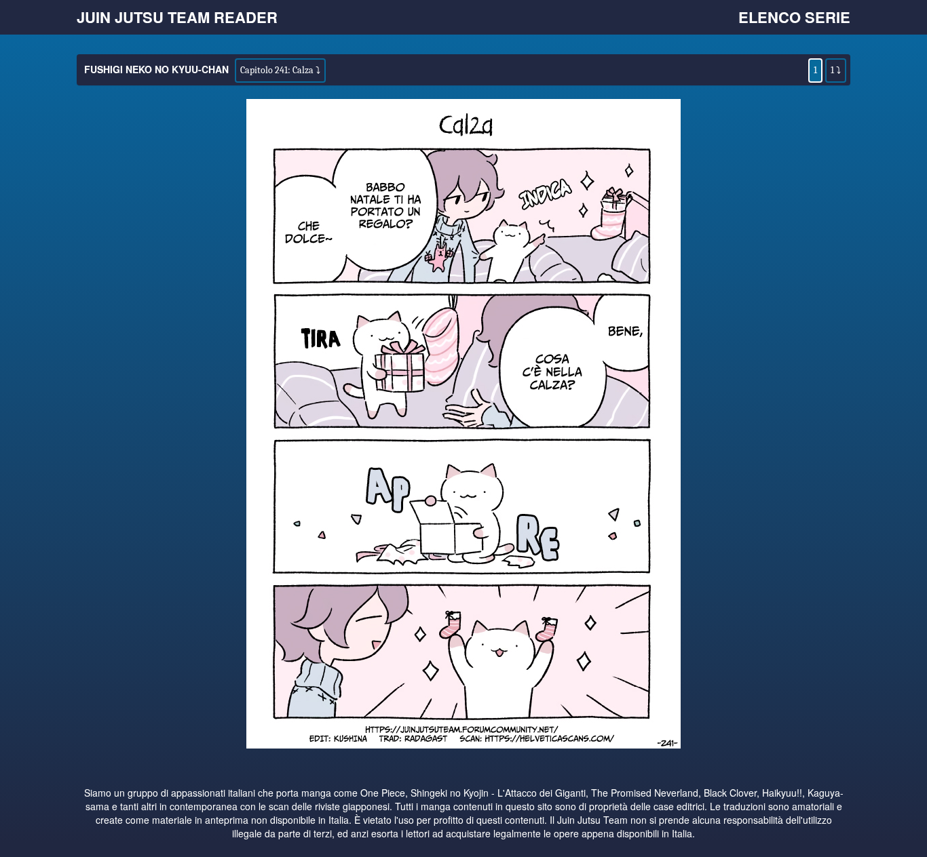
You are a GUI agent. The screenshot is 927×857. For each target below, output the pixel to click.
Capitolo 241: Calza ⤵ (280, 70)
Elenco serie (794, 17)
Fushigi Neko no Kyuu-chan (156, 69)
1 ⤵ (836, 70)
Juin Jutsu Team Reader (177, 17)
